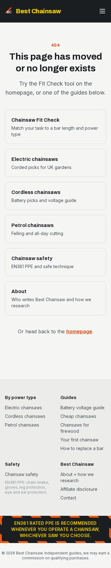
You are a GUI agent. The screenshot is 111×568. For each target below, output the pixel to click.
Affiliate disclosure (78, 489)
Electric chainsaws (23, 407)
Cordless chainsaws (25, 416)
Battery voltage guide (82, 407)
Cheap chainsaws (78, 416)
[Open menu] (102, 11)
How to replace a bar (82, 448)
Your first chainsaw (79, 439)
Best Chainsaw (38, 11)
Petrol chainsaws (22, 424)
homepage (79, 331)
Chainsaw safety (21, 474)
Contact (68, 497)
